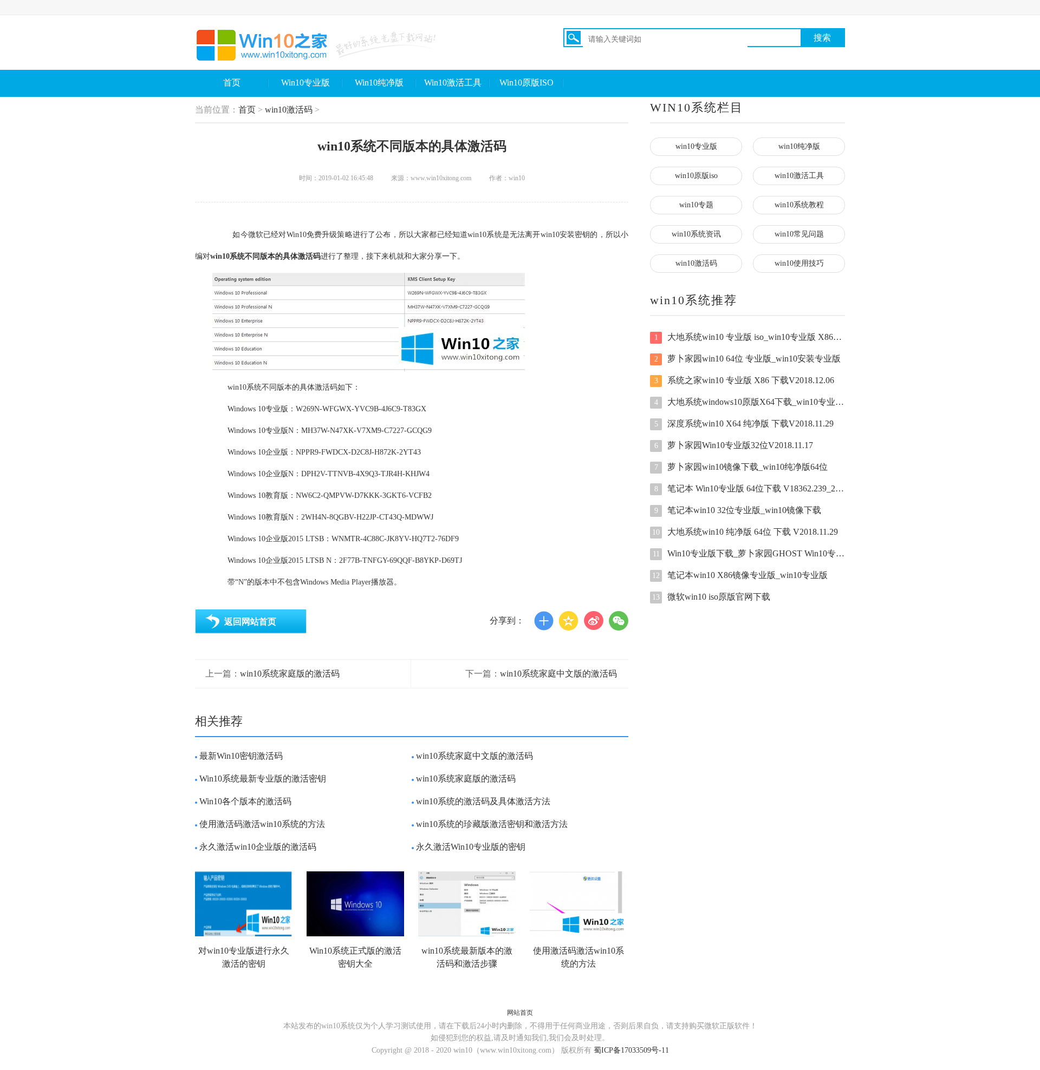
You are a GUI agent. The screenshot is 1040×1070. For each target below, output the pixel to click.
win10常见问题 (799, 234)
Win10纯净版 (379, 82)
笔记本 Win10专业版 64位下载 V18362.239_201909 (749, 488)
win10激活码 (289, 109)
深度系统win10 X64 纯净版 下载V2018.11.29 (744, 423)
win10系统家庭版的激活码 (290, 673)
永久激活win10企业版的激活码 (257, 846)
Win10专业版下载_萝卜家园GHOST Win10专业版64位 (749, 553)
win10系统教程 (799, 205)
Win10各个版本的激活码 (245, 801)
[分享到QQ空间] (568, 621)
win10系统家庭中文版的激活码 (558, 673)
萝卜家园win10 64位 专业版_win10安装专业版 (747, 358)
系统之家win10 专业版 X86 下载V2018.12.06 (744, 380)
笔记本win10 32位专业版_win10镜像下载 (738, 510)
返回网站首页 (250, 621)
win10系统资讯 (696, 234)
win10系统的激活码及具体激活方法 (483, 801)
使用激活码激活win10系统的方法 (262, 824)
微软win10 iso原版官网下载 (711, 596)
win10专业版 (696, 146)
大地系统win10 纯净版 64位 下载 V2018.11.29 (745, 531)
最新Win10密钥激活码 (241, 755)
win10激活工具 (799, 176)
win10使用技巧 (799, 263)
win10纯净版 (799, 146)
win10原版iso (696, 176)
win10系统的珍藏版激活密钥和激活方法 (492, 824)
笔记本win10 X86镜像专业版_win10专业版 (740, 575)
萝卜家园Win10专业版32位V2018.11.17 (734, 445)
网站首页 (520, 1012)
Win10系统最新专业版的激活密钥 (262, 778)
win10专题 (696, 205)
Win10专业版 (305, 82)
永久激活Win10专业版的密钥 (470, 846)
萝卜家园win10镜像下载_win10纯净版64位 (741, 466)
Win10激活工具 (453, 82)
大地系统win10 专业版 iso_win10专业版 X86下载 (749, 337)
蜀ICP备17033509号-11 (631, 1050)
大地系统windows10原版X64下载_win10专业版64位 (749, 401)
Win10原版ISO (526, 82)
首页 (231, 82)
